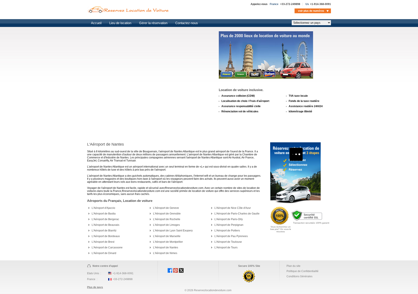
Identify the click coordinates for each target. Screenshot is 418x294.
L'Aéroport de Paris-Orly (228, 219)
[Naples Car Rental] (295, 202)
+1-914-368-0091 (320, 4)
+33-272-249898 (290, 4)
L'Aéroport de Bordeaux (106, 236)
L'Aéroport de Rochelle (166, 219)
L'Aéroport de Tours (226, 247)
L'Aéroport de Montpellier (168, 241)
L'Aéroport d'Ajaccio (103, 207)
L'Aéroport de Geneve (166, 207)
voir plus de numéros (311, 10)
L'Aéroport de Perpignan (228, 224)
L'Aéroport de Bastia (104, 213)
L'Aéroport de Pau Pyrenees (231, 236)
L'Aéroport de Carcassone (107, 247)
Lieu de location (120, 23)
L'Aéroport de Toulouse (228, 241)
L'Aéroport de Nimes (165, 253)
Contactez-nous (186, 23)
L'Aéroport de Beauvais (105, 224)
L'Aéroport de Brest (103, 241)
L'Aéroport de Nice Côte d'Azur (232, 207)
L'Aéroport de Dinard (104, 253)
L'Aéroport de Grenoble (167, 213)
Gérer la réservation (153, 23)
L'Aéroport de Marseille (166, 236)
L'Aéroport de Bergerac (105, 219)
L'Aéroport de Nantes (165, 247)
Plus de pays (95, 287)
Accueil (96, 23)
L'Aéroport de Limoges (166, 224)
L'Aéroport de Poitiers (227, 230)
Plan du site (293, 265)
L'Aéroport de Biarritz (104, 230)
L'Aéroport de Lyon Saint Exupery (173, 230)
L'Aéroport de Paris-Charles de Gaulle (237, 213)
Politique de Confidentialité (303, 271)
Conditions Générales (299, 276)
